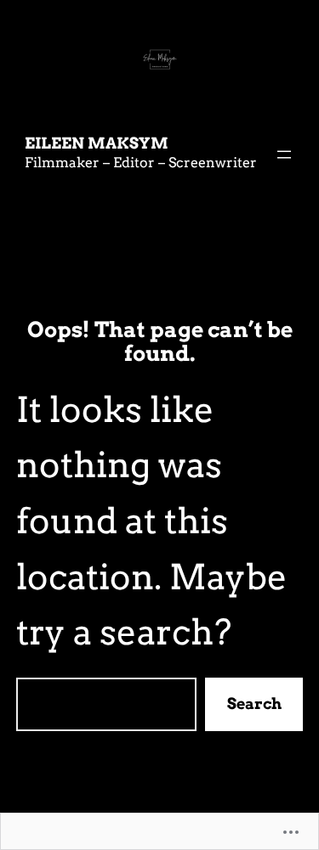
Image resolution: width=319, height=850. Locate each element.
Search (254, 703)
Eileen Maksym (96, 143)
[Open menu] (284, 154)
